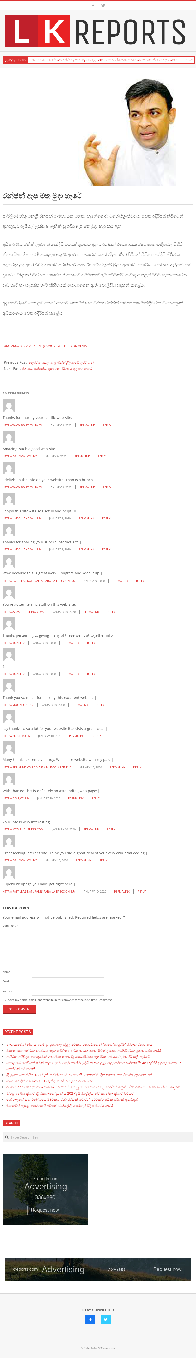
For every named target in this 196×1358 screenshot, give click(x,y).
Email (6, 981)
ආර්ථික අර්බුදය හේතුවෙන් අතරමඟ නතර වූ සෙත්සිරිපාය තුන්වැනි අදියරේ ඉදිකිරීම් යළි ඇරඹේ (78, 1056)
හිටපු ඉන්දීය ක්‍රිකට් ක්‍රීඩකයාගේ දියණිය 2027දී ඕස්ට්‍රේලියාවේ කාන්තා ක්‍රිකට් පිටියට (70, 1093)
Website (8, 991)
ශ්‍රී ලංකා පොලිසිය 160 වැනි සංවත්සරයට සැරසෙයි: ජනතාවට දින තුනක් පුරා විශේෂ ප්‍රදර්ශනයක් (79, 1074)
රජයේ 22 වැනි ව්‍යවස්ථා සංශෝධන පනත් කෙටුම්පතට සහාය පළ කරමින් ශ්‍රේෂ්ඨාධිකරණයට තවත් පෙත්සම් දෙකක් (93, 1087)
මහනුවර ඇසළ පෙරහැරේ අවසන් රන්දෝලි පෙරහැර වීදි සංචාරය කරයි (59, 1105)
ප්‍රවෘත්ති (47, 346)
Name (6, 972)
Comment (10, 925)
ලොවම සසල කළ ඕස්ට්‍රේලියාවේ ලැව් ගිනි (61, 362)
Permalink (87, 425)
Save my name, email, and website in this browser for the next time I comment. (60, 1000)
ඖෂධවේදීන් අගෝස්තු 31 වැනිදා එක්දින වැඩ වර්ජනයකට (50, 1081)
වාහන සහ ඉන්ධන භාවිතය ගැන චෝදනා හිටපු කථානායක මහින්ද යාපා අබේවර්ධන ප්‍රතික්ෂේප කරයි (83, 1050)
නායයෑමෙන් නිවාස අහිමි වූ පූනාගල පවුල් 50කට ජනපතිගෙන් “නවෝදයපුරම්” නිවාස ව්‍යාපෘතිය (104, 60)
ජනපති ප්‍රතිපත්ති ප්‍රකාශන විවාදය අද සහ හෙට (57, 368)
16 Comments (77, 346)
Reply (107, 425)
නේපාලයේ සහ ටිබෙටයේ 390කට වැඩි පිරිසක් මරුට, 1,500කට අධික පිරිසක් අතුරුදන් (72, 1099)
